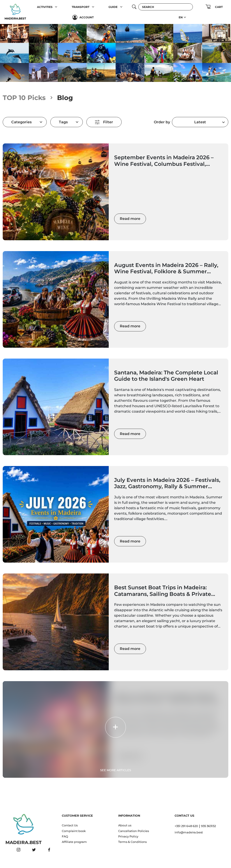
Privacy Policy (128, 836)
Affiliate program (74, 842)
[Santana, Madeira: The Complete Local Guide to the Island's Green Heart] (56, 407)
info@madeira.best (189, 832)
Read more (130, 218)
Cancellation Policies (133, 831)
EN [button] (181, 17)
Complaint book (74, 831)
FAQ (65, 836)
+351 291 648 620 (186, 826)
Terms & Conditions (132, 842)
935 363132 (208, 826)
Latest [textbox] (200, 122)
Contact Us (70, 825)
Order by (162, 122)
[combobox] (200, 122)
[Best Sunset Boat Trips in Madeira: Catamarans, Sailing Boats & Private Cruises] (56, 621)
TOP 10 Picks (24, 98)
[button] (56, 6)
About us (124, 825)
